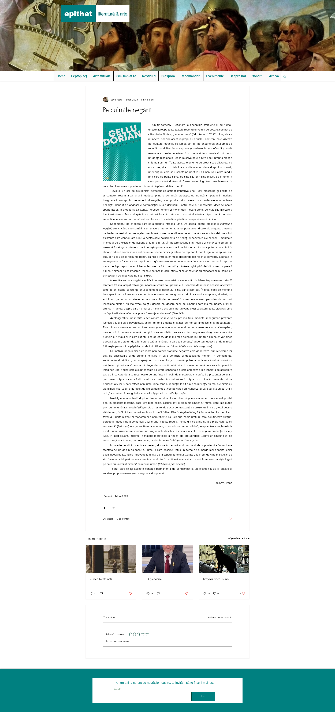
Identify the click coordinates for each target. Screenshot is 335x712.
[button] (79, 76)
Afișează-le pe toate (239, 538)
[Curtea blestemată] (111, 559)
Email (117, 689)
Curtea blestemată (101, 579)
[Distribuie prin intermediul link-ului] (113, 508)
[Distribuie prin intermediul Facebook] (104, 508)
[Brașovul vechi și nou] (224, 559)
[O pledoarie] (167, 559)
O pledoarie (154, 579)
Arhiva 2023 (121, 496)
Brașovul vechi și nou (216, 579)
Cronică (108, 496)
